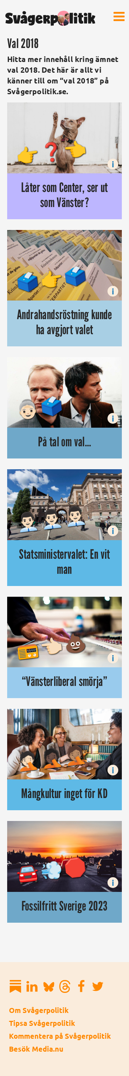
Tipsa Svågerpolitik (42, 1023)
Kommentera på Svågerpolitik (60, 1036)
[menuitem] (119, 16)
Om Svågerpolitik (39, 1010)
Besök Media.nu (36, 1048)
